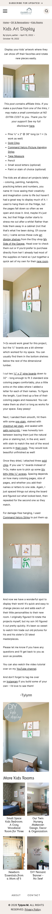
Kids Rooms (37, 22)
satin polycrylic (11, 430)
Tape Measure (16, 156)
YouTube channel (26, 668)
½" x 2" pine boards (25, 373)
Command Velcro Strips (16, 517)
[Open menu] (5, 11)
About (16, 895)
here (31, 125)
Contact (34, 895)
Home (6, 22)
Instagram (12, 681)
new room (42, 261)
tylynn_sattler (12, 35)
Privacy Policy (33, 909)
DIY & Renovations (20, 22)
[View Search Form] (46, 11)
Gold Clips (14, 142)
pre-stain (20, 421)
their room (21, 447)
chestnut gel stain (13, 425)
